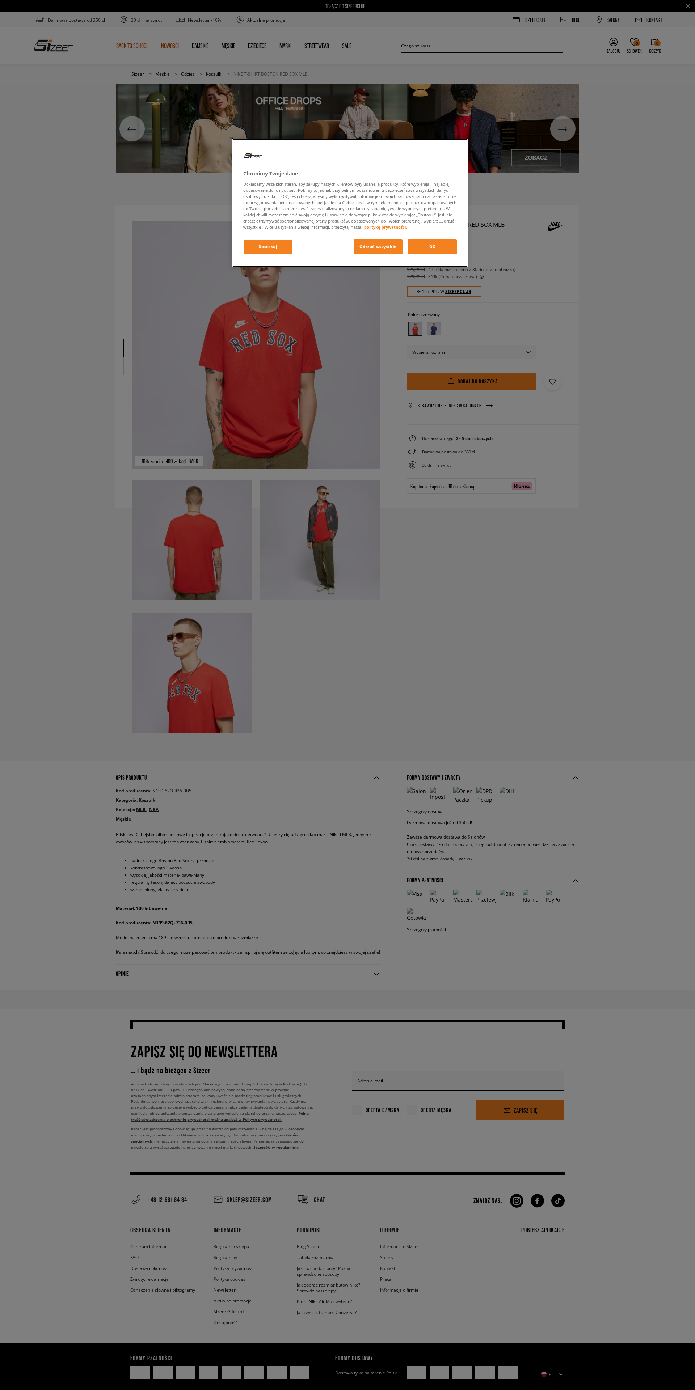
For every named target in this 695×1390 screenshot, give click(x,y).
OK (432, 246)
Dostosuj (267, 246)
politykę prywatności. (385, 227)
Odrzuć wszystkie (378, 246)
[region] (350, 203)
